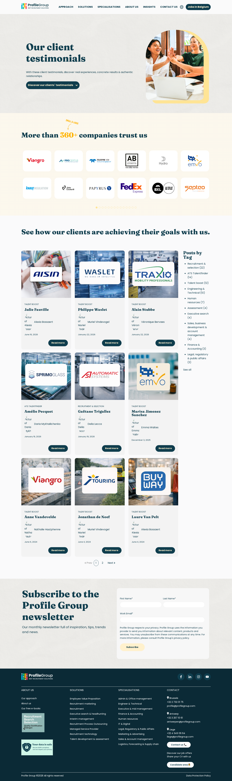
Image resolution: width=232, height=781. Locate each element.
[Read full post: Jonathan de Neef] (100, 481)
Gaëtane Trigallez (94, 411)
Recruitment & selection (91, 406)
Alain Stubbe (143, 309)
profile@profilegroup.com (181, 706)
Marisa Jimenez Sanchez (146, 413)
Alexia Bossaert (43, 322)
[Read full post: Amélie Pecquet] (46, 376)
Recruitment (77, 708)
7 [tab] (115, 207)
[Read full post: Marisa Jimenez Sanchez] (153, 376)
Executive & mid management (135, 708)
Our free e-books (30, 708)
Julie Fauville (36, 309)
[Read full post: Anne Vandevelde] (46, 481)
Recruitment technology (83, 734)
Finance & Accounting (196, 347)
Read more (58, 342)
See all (187, 369)
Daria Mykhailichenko (47, 424)
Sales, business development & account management (197, 331)
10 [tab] (124, 207)
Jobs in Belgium (198, 7)
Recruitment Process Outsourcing (88, 723)
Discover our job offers (179, 753)
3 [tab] (103, 207)
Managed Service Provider (84, 729)
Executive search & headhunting (88, 713)
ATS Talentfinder (33, 406)
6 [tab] (112, 207)
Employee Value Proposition (85, 698)
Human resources (196, 300)
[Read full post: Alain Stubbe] (153, 274)
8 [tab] (118, 207)
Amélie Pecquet (38, 411)
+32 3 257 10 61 (175, 717)
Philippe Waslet (92, 309)
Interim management (82, 718)
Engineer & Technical (130, 703)
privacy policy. (182, 638)
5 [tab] (109, 207)
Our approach (29, 698)
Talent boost (31, 304)
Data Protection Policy (198, 775)
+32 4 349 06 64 (176, 733)
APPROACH (66, 7)
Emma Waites (149, 427)
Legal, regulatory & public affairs (197, 358)
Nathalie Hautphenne (47, 529)
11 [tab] (127, 207)
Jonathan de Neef (94, 517)
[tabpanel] (37, 174)
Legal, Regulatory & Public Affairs (136, 729)
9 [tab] (121, 207)
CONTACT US (169, 7)
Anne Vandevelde (40, 517)
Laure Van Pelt (145, 517)
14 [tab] (136, 207)
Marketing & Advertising (131, 734)
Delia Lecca (95, 424)
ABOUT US (131, 7)
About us (26, 703)
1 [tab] (97, 207)
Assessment (197, 308)
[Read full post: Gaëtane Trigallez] (100, 376)
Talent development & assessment (89, 739)
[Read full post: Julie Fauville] (46, 274)
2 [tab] (100, 207)
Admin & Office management (135, 698)
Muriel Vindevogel (98, 322)
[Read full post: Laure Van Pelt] (153, 481)
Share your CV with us (179, 756)
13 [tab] (133, 207)
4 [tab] (106, 207)
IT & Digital (124, 723)
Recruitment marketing (83, 703)
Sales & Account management (135, 739)
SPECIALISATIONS (109, 7)
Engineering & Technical (196, 291)
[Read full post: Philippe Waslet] (100, 274)
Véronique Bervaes (153, 322)
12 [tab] (130, 207)
